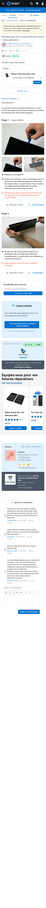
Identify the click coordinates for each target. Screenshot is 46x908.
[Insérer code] (13, 592)
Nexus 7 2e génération (28, 20)
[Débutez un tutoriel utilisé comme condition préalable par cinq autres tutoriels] (19, 464)
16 (19, 51)
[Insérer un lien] (17, 592)
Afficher (37, 82)
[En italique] (10, 592)
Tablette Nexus (12, 20)
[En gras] (6, 592)
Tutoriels (13, 15)
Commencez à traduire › (23, 367)
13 (12, 51)
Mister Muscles (12, 581)
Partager (9, 523)
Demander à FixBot (16, 205)
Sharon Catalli (12, 551)
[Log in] (42, 3)
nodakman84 (11, 520)
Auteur (8, 446)
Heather (9, 44)
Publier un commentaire (29, 612)
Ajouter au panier (15, 428)
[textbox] (22, 601)
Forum (21, 15)
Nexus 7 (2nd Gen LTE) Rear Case (25, 88)
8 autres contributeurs (23, 44)
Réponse (31, 520)
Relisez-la (26, 30)
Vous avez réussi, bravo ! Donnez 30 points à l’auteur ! (23, 325)
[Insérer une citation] (20, 592)
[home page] (13, 4)
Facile (17, 56)
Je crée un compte (33, 10)
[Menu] (3, 4)
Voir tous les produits (12, 383)
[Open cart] (37, 3)
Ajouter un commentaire (23, 283)
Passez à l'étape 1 (10, 98)
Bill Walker (11, 537)
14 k (5, 51)
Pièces (4, 15)
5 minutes (8, 56)
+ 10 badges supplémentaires (26, 468)
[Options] (3, 20)
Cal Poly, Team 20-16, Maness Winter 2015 (28, 478)
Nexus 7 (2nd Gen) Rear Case (23, 74)
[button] (31, 3)
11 (25, 51)
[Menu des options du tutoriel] (43, 15)
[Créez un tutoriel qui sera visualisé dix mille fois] (24, 464)
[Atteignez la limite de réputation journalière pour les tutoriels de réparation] (28, 464)
